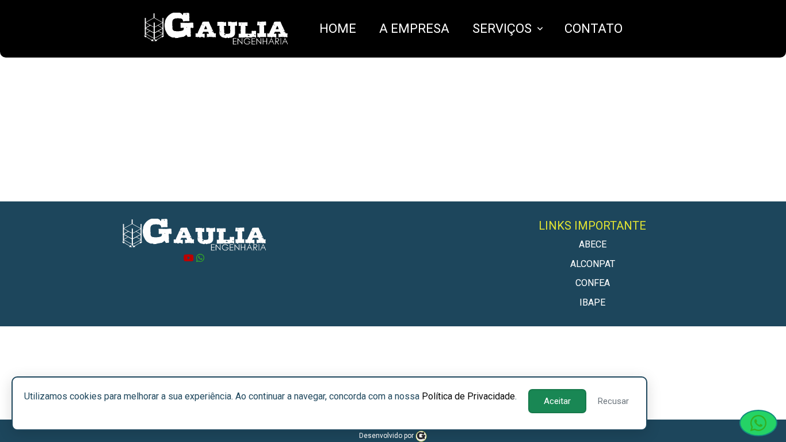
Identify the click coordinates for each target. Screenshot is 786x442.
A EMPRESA (414, 28)
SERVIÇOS (502, 28)
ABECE (592, 244)
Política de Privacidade (468, 396)
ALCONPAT (592, 263)
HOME (337, 28)
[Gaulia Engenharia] (421, 436)
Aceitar (557, 401)
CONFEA (592, 282)
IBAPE (592, 302)
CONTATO (593, 28)
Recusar (613, 401)
